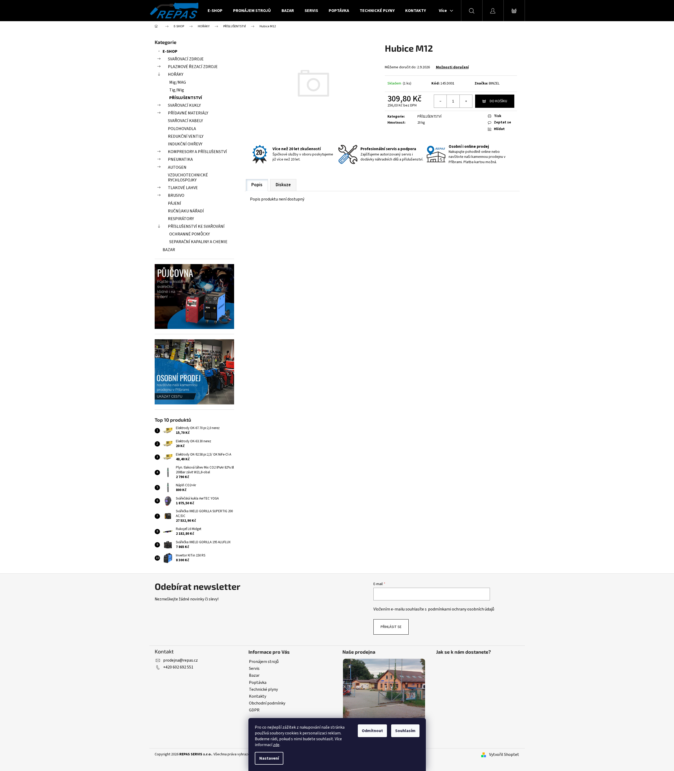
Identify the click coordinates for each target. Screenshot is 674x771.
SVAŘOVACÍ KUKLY (184, 105)
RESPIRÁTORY (181, 219)
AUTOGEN (177, 167)
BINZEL (494, 83)
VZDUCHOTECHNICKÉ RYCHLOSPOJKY (188, 177)
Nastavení (269, 758)
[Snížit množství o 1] (440, 101)
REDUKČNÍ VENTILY (185, 136)
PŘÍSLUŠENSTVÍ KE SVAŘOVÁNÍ (196, 226)
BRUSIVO (176, 195)
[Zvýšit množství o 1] (465, 101)
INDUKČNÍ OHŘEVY (185, 144)
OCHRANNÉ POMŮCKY (189, 234)
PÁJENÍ (174, 203)
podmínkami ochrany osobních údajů (461, 609)
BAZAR (169, 250)
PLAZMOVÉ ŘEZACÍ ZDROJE (193, 67)
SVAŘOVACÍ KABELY (185, 121)
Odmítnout (372, 731)
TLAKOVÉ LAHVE (183, 188)
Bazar (254, 675)
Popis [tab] (256, 185)
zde (276, 745)
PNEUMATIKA (180, 159)
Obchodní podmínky (267, 703)
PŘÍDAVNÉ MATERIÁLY (188, 113)
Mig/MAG (177, 82)
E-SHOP (170, 51)
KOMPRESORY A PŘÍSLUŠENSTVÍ (197, 152)
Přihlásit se (391, 627)
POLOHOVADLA (182, 129)
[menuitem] (215, 10)
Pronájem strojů (264, 662)
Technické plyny (263, 689)
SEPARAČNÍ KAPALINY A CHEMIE (198, 242)
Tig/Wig (176, 90)
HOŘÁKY (175, 74)
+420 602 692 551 (178, 667)
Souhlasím (405, 731)
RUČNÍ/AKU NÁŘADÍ (186, 211)
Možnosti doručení (452, 67)
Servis (254, 668)
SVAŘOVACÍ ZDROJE (186, 59)
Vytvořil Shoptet (504, 754)
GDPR (254, 710)
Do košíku (498, 101)
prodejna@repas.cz (180, 660)
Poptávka (257, 682)
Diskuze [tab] (283, 185)
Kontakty (257, 696)
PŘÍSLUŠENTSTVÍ (185, 98)
